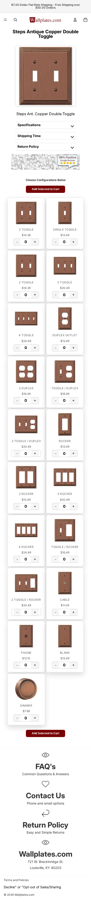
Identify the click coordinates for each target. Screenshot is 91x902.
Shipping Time (29, 136)
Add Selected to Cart (45, 189)
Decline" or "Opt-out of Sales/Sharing (32, 887)
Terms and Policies (16, 880)
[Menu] (5, 19)
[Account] (75, 20)
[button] (26, 213)
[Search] (15, 20)
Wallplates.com (24, 895)
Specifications (29, 125)
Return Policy (28, 146)
